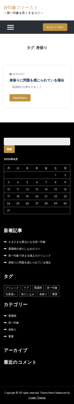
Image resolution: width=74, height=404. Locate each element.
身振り (43, 294)
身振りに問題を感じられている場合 (36, 80)
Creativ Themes (37, 398)
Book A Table (55, 27)
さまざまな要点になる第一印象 (27, 242)
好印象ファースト (21, 7)
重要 (54, 294)
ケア (26, 288)
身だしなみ (27, 294)
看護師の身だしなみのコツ (24, 249)
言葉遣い (11, 294)
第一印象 (52, 288)
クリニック (12, 288)
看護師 (38, 288)
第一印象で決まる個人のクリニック (29, 255)
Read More (20, 98)
